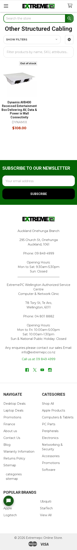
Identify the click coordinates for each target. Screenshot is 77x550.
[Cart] (71, 5)
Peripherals (50, 431)
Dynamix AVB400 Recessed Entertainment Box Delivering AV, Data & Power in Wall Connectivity (19, 110)
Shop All (48, 404)
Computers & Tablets (57, 417)
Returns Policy (14, 458)
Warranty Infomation (18, 451)
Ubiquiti (45, 501)
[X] (34, 370)
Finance (9, 424)
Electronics (50, 438)
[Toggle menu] (6, 6)
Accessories (50, 456)
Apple (7, 508)
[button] (69, 39)
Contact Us (11, 438)
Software (48, 470)
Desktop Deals (14, 404)
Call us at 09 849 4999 (38, 359)
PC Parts (48, 424)
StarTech (46, 508)
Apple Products (53, 410)
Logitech (10, 515)
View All (46, 515)
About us (10, 431)
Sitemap (9, 465)
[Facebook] (27, 370)
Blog (6, 445)
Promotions (12, 417)
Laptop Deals (13, 410)
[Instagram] (50, 370)
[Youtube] (42, 370)
